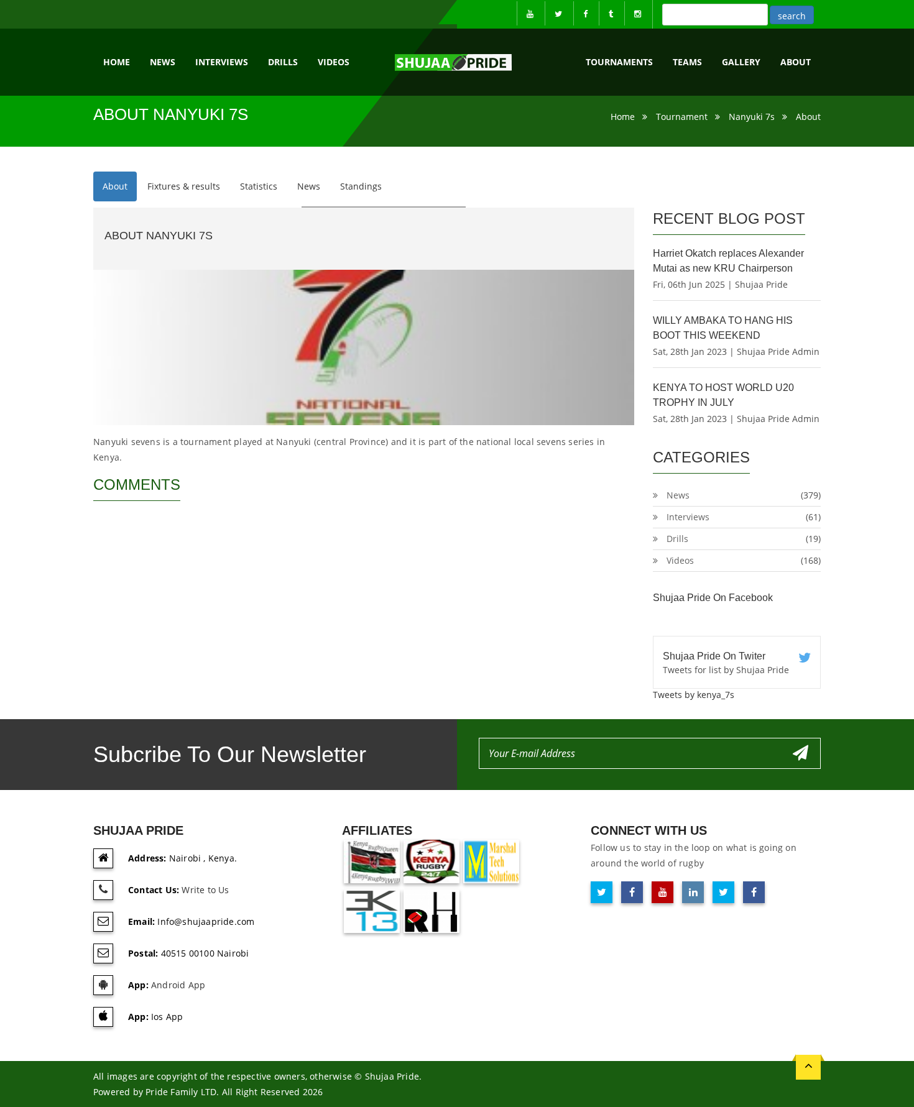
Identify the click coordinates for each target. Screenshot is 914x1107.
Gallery (741, 62)
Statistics (258, 186)
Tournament (682, 116)
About (808, 116)
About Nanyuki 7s (158, 235)
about (795, 62)
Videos (333, 62)
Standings (361, 186)
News (162, 62)
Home (116, 62)
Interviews (221, 62)
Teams (687, 62)
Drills (283, 62)
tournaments (619, 62)
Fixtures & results (183, 186)
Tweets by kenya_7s (693, 694)
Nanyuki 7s (752, 116)
